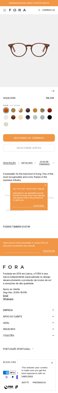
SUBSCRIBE (39, 206)
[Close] (52, 363)
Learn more (27, 376)
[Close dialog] (45, 185)
